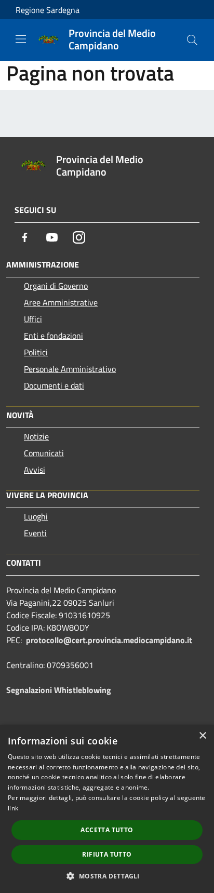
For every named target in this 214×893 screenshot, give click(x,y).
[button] (106, 876)
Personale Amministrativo (70, 369)
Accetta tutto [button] (107, 829)
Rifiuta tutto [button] (106, 854)
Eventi (35, 533)
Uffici (33, 319)
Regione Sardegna (47, 10)
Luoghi (36, 516)
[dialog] (107, 809)
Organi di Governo (56, 285)
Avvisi (34, 469)
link (13, 808)
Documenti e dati (54, 385)
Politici (36, 352)
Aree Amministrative (61, 302)
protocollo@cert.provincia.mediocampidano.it (109, 640)
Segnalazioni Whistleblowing (58, 690)
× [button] (202, 736)
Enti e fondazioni (53, 335)
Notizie (36, 436)
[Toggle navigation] (21, 39)
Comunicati (44, 453)
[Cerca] (192, 40)
